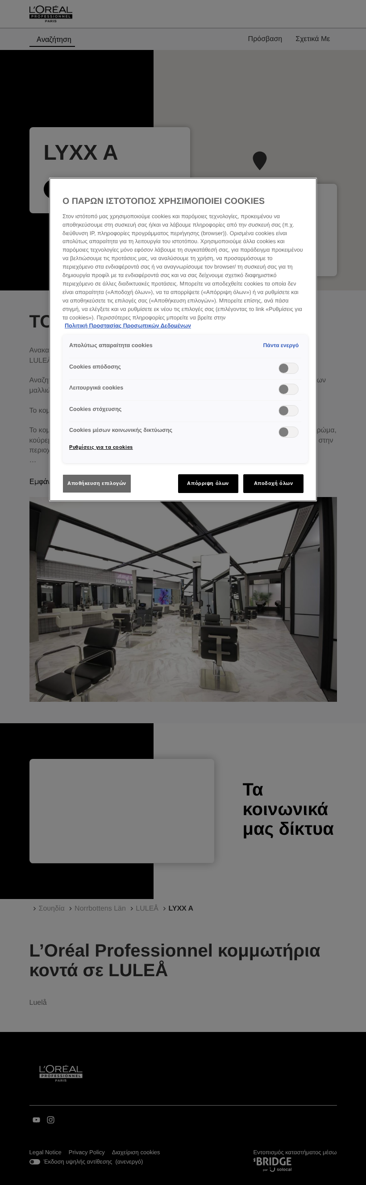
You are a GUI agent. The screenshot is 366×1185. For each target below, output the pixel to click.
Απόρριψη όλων (208, 483)
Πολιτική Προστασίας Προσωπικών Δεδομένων (128, 326)
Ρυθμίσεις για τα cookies (101, 447)
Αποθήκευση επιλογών (96, 483)
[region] (183, 339)
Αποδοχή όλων (273, 483)
